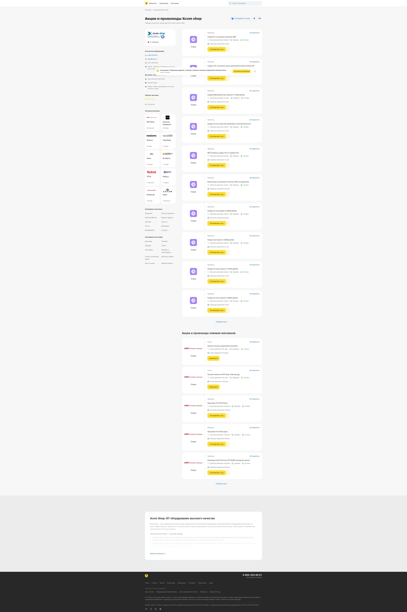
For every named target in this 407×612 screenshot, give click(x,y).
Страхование (182, 583)
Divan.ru (164, 222)
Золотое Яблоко (151, 217)
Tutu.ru (147, 226)
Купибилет (165, 226)
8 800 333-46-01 (252, 574)
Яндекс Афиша (167, 217)
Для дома (148, 241)
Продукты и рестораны (166, 251)
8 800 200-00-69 (152, 55)
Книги (163, 245)
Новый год (203, 592)
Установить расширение (242, 71)
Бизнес (162, 583)
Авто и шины (150, 263)
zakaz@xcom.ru (152, 59)
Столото (164, 230)
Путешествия (202, 583)
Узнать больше (165, 72)
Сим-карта (192, 583)
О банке (154, 583)
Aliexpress (148, 213)
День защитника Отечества (188, 592)
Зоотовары (149, 250)
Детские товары (167, 256)
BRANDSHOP (150, 230)
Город (211, 583)
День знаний (149, 592)
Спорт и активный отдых (152, 258)
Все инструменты (168, 213)
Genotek (148, 222)
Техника (164, 241)
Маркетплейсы (167, 263)
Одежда (148, 245)
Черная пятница (215, 592)
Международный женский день (166, 592)
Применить (213, 358)
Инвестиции (171, 583)
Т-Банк (147, 583)
